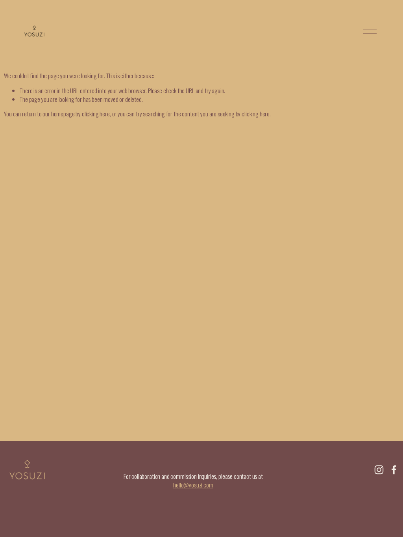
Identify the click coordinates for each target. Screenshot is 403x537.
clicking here (96, 113)
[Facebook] (394, 469)
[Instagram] (379, 469)
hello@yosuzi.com (193, 485)
